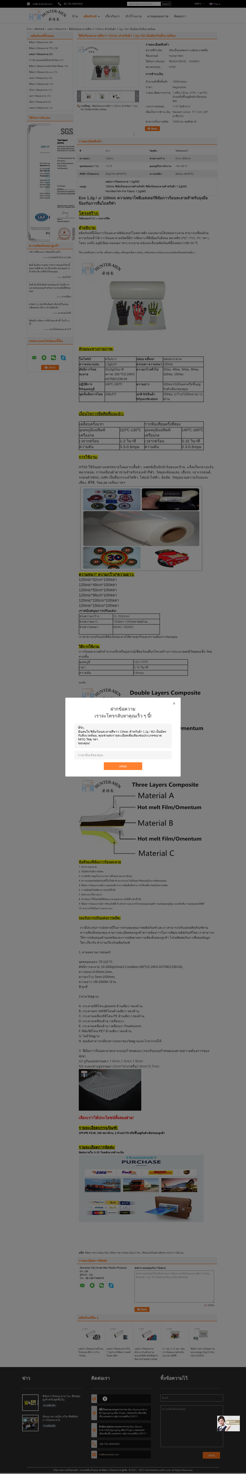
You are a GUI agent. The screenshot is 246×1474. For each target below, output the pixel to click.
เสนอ (123, 766)
